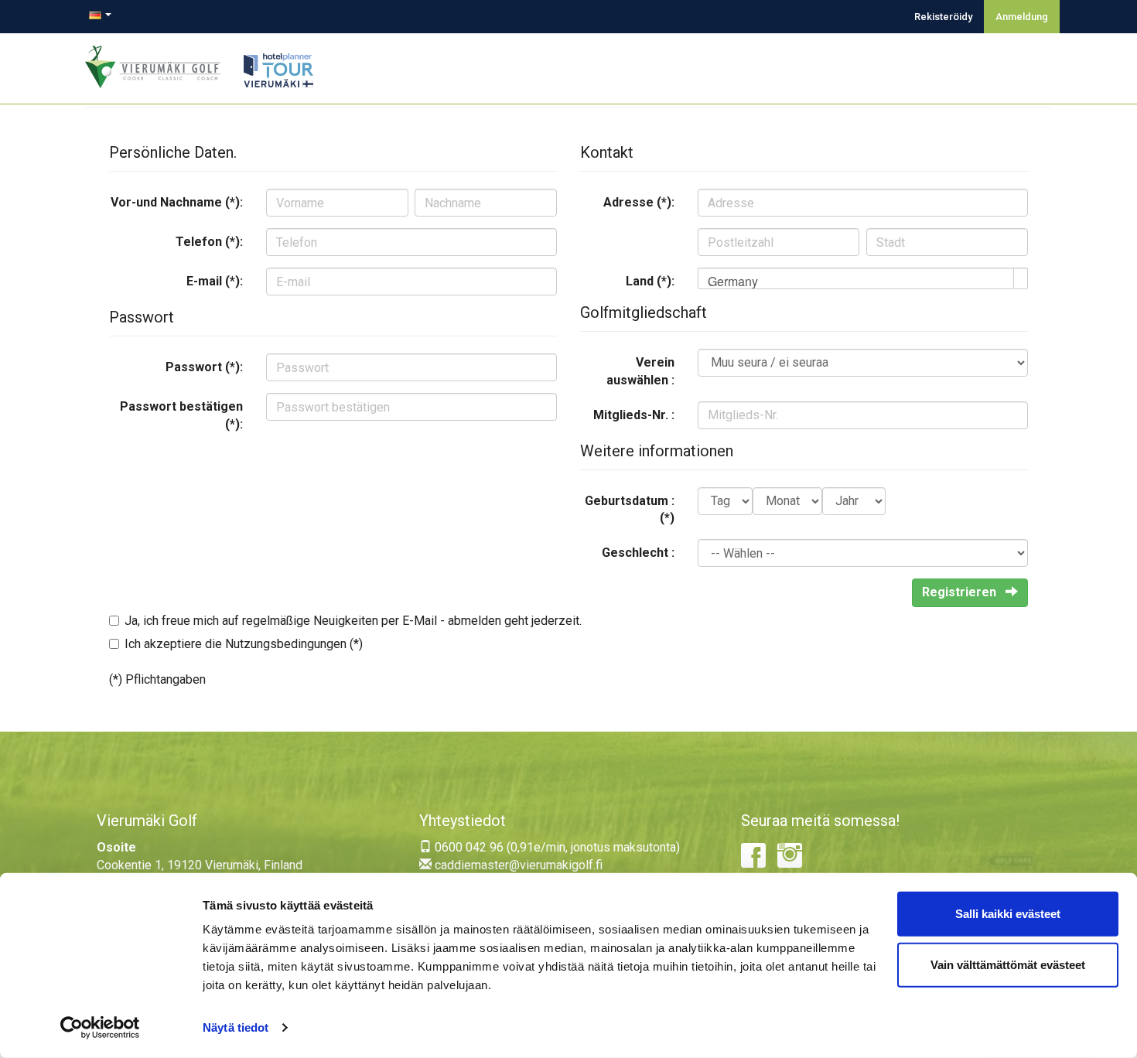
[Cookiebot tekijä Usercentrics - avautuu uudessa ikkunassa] (100, 1027)
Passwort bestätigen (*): (181, 415)
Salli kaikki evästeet (1007, 913)
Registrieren (960, 592)
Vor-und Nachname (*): (177, 202)
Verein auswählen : (640, 371)
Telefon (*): (209, 241)
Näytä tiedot (235, 1027)
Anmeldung (1021, 16)
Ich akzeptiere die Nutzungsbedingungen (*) (244, 644)
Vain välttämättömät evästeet (1007, 964)
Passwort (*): (204, 367)
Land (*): (650, 281)
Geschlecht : (638, 552)
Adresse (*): (638, 202)
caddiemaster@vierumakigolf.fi (517, 865)
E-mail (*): (214, 281)
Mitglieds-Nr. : (633, 415)
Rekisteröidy (943, 16)
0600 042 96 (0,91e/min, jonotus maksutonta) (556, 847)
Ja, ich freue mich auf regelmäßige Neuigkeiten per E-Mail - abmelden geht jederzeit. (353, 620)
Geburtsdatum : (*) (629, 509)
